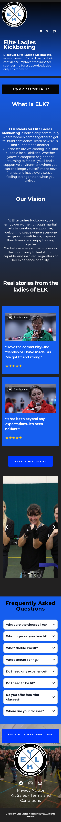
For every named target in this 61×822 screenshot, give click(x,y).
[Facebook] (21, 783)
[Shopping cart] (54, 31)
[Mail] (40, 783)
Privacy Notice (30, 790)
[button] (41, 31)
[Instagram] (30, 783)
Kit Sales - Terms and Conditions (30, 798)
